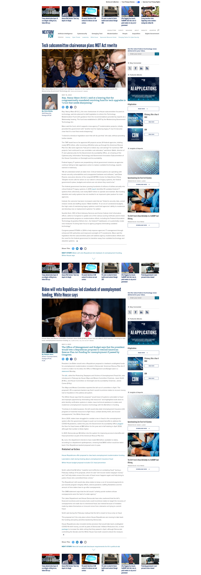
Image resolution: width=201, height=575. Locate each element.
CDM (145, 129)
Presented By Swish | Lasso (137, 181)
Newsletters (111, 30)
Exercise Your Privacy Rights (151, 2)
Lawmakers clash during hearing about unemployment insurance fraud (87, 459)
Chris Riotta (48, 111)
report (94, 189)
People (124, 33)
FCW (43, 361)
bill (66, 375)
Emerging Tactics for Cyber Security (129, 37)
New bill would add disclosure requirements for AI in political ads (96, 546)
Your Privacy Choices (128, 2)
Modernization (112, 33)
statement (65, 371)
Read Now (141, 109)
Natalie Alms (48, 354)
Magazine (129, 30)
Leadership (85, 37)
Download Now (141, 184)
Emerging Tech (97, 33)
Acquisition (136, 33)
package (65, 529)
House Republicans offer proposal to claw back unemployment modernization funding (93, 455)
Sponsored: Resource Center (108, 37)
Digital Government (152, 33)
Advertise (152, 30)
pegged (120, 423)
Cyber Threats (76, 37)
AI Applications (132, 104)
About (137, 30)
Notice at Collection (112, 2)
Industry (68, 37)
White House (94, 37)
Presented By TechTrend (136, 222)
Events (121, 30)
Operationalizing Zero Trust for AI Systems (140, 178)
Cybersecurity (82, 33)
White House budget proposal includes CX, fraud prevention (84, 462)
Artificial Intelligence (65, 33)
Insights (144, 30)
